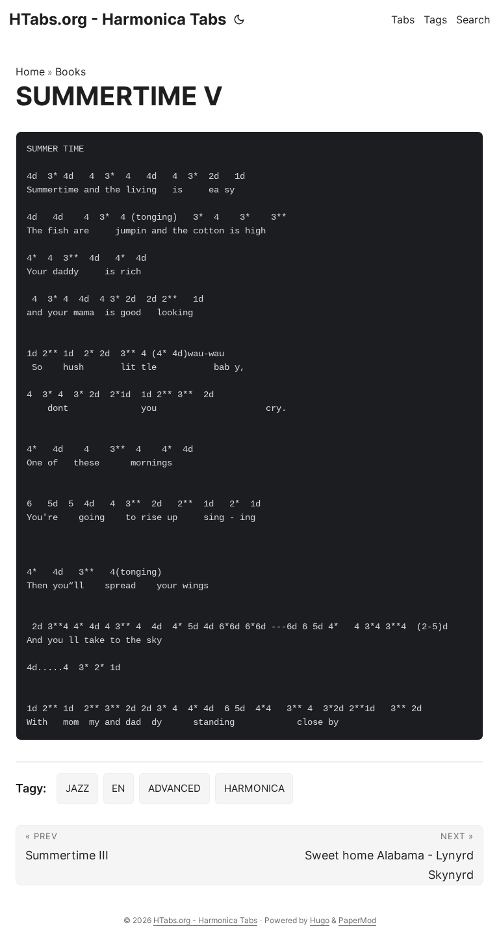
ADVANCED (174, 788)
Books (70, 71)
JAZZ (77, 788)
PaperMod (357, 920)
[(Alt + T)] (239, 19)
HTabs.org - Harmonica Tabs (117, 19)
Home (30, 71)
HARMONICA (254, 788)
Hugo (319, 920)
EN (118, 788)
